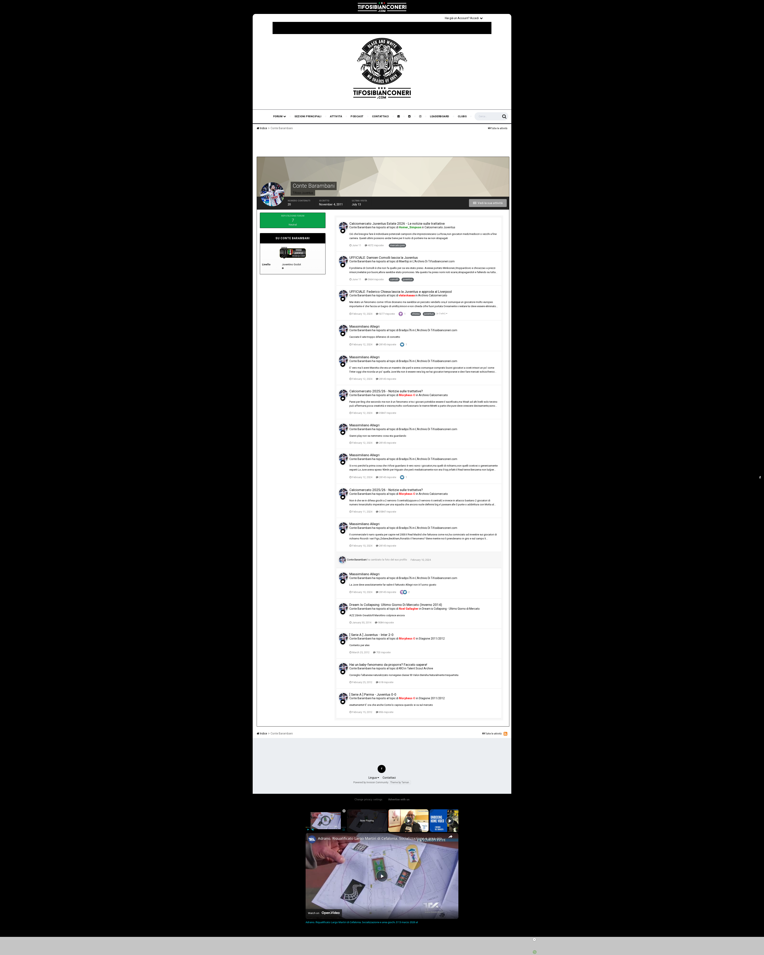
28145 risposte (387, 344)
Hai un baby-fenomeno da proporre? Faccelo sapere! (388, 665)
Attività (336, 116)
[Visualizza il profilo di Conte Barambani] (343, 226)
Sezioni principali (307, 116)
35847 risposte (387, 412)
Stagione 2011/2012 (432, 638)
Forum (278, 116)
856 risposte (385, 712)
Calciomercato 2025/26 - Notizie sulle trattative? (386, 391)
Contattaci (380, 116)
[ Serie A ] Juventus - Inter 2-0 (371, 635)
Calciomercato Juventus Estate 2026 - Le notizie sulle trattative (397, 224)
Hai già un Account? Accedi (462, 18)
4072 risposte (375, 245)
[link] (312, 839)
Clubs (462, 116)
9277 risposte (386, 313)
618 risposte (385, 682)
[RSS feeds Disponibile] (505, 733)
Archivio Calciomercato (432, 295)
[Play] (308, 829)
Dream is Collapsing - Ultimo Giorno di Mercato (451, 608)
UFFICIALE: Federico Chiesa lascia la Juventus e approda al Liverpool (400, 292)
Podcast (357, 116)
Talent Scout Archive (420, 668)
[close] (383, 939)
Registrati (497, 18)
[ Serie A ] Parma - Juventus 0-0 (372, 694)
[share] (450, 836)
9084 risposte (385, 622)
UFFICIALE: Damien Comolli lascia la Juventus (383, 258)
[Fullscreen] (343, 829)
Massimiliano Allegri (364, 326)
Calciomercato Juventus (440, 227)
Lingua (372, 777)
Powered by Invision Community (370, 782)
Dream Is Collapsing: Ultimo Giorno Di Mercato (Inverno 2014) (395, 605)
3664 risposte (375, 279)
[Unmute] (312, 829)
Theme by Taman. (400, 782)
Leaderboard (439, 116)
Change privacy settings (368, 799)
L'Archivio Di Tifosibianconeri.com (434, 261)
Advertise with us (398, 799)
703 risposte (383, 652)
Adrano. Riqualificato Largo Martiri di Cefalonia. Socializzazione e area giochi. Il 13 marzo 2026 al (381, 838)
